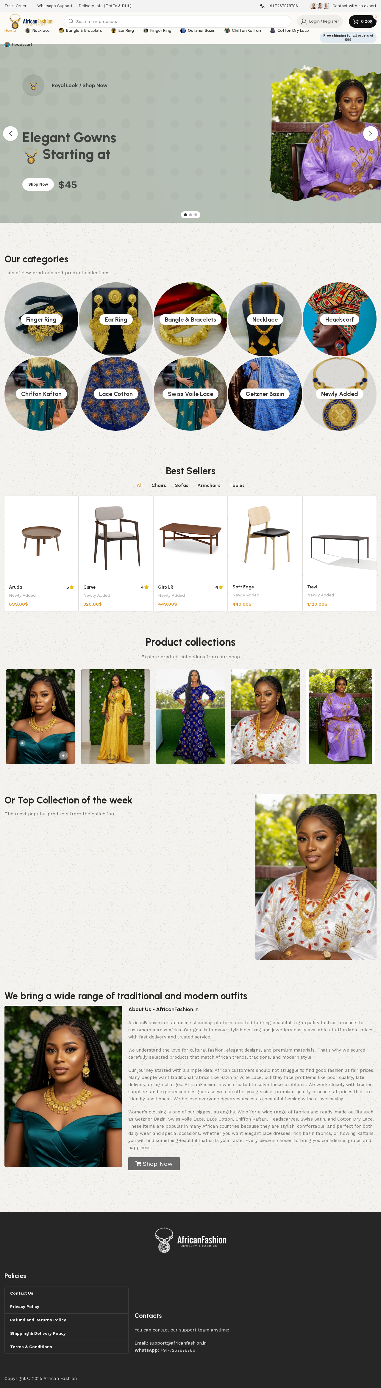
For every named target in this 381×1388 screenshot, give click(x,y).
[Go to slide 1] (185, 214)
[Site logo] (31, 21)
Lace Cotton (116, 393)
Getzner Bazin (265, 393)
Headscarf (339, 319)
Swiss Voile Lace (190, 393)
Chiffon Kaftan (41, 393)
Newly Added (339, 393)
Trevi (312, 587)
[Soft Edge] (265, 538)
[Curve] (116, 538)
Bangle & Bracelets (190, 319)
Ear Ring (116, 319)
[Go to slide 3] (195, 214)
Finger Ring (41, 319)
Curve (89, 587)
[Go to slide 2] (190, 214)
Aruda (15, 587)
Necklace (265, 319)
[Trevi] (340, 538)
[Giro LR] (190, 538)
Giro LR (165, 587)
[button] (10, 133)
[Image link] (191, 1240)
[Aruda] (41, 538)
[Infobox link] (279, 6)
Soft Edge (243, 587)
